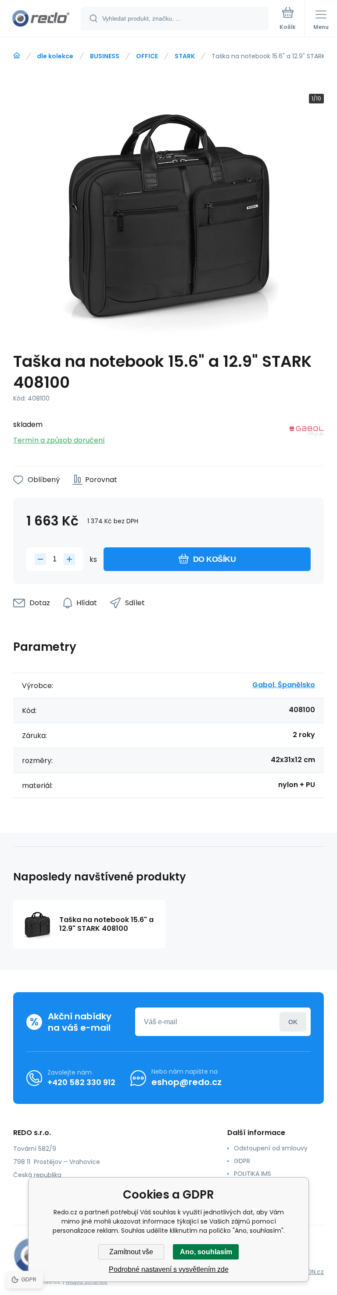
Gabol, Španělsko (283, 685)
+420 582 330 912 (81, 1082)
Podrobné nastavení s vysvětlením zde (169, 1269)
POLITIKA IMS (252, 1173)
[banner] (41, 19)
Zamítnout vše (131, 1252)
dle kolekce (55, 56)
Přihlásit (293, 1022)
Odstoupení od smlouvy (271, 1148)
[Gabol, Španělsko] (307, 432)
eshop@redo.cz (186, 1082)
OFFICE (147, 56)
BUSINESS (104, 56)
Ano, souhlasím (206, 1252)
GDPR (242, 1161)
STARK (185, 56)
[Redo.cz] (16, 55)
